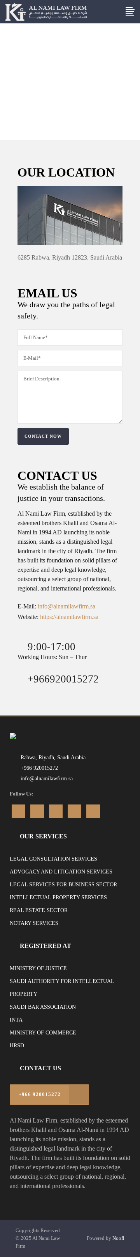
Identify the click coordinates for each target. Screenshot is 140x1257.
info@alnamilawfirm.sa (66, 606)
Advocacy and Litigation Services (61, 872)
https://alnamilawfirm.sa (69, 616)
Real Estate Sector (39, 910)
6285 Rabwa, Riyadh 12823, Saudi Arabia (70, 257)
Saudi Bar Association (43, 1007)
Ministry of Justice (38, 968)
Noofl (118, 1238)
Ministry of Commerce (43, 1033)
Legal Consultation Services (53, 859)
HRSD (17, 1045)
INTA (16, 1020)
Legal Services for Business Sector (63, 885)
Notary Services (34, 923)
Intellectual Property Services (58, 897)
